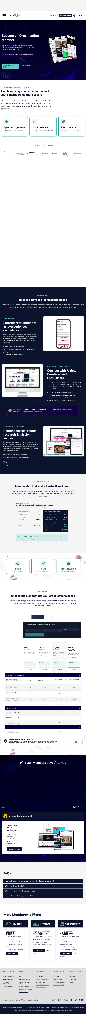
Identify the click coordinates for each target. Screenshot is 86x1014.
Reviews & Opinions (24, 979)
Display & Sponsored (41, 979)
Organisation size (67, 627)
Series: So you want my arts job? (25, 982)
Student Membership (8, 986)
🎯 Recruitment (38, 617)
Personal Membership (8, 979)
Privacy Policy (53, 1000)
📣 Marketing (49, 617)
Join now (30, 669)
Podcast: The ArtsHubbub (26, 986)
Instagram (82, 1000)
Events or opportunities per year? (51, 628)
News (20, 976)
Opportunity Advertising (42, 985)
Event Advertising (40, 982)
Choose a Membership (8, 976)
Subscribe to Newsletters (25, 989)
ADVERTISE (53, 15)
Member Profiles (23, 992)
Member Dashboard (58, 985)
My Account (56, 976)
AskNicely (82, 806)
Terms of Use (60, 1000)
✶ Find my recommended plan (34, 635)
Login (80, 15)
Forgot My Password (58, 979)
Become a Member (65, 15)
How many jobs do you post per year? (33, 628)
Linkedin (79, 1000)
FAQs (71, 982)
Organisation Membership (6, 982)
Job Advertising (40, 976)
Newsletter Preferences (59, 982)
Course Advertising (41, 987)
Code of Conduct (66, 1000)
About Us (72, 976)
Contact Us (73, 979)
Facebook (72, 1000)
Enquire (74, 669)
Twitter (75, 1000)
